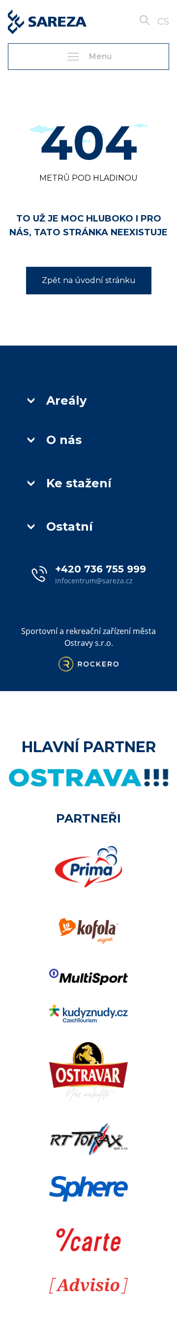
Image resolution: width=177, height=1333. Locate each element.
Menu (100, 56)
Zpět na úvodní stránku (89, 280)
